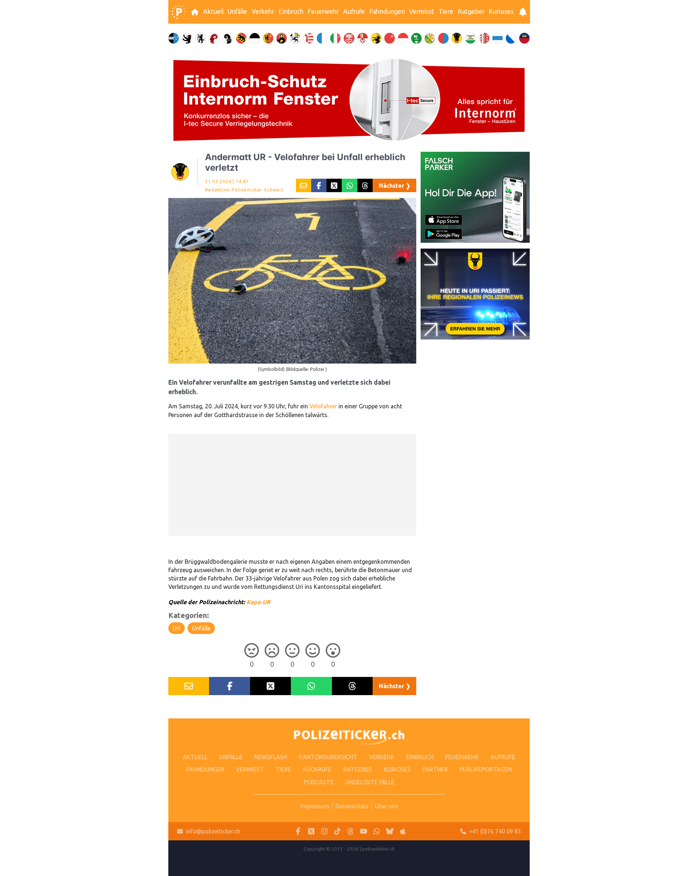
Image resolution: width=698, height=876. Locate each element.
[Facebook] (298, 831)
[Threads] (350, 831)
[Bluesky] (389, 831)
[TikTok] (337, 831)
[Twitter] (311, 831)
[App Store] (402, 831)
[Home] (178, 12)
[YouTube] (363, 831)
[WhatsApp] (376, 831)
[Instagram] (324, 831)
